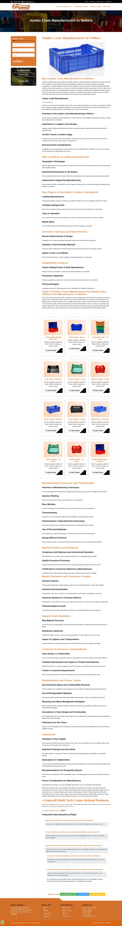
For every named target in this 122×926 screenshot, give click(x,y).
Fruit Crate (62, 804)
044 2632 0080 (86, 914)
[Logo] (21, 6)
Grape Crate (103, 804)
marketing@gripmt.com (29, 1)
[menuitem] (86, 1)
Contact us (90, 92)
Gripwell (76, 82)
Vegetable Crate (54, 804)
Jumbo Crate (68, 804)
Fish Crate (70, 806)
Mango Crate (95, 804)
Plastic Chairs (66, 907)
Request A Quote (23, 74)
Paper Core (65, 916)
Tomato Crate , (88, 804)
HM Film (64, 913)
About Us (92, 1)
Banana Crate (55, 806)
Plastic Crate (45, 804)
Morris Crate (63, 806)
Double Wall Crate (78, 804)
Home (86, 1)
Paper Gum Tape (66, 910)
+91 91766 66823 (16, 1)
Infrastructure (100, 1)
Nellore (63, 810)
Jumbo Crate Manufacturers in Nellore (61, 20)
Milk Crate (48, 806)
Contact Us (108, 1)
